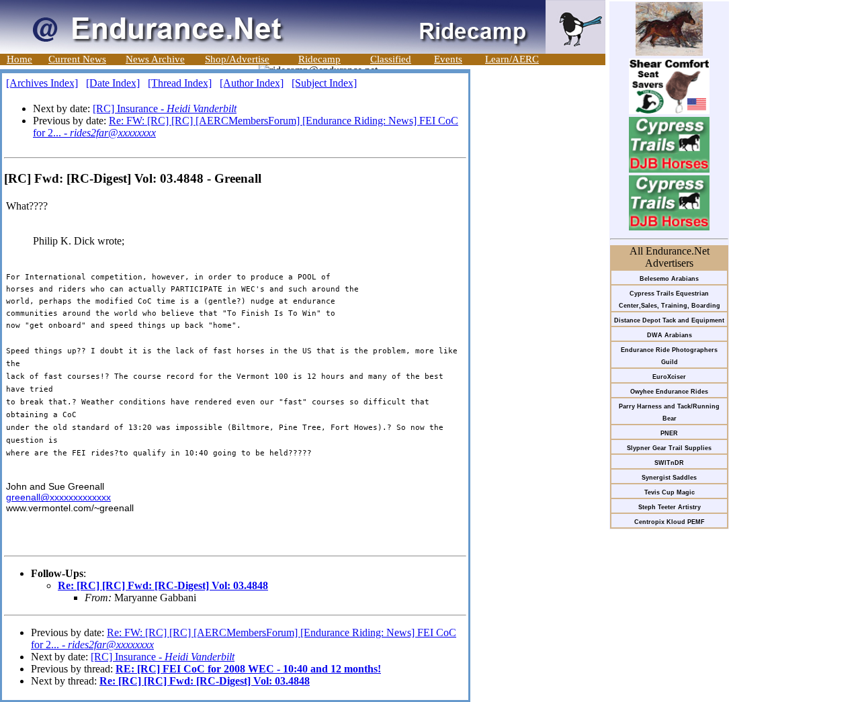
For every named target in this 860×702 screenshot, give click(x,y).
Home (19, 59)
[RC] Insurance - (164, 108)
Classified (390, 59)
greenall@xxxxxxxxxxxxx (58, 497)
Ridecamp (319, 59)
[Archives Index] (42, 83)
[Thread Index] (180, 83)
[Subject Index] (324, 83)
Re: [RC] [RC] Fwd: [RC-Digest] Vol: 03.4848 (163, 585)
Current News (77, 59)
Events (448, 59)
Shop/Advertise (237, 59)
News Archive (155, 59)
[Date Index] (113, 83)
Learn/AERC (512, 59)
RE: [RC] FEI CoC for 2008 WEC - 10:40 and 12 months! (248, 668)
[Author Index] (252, 83)
